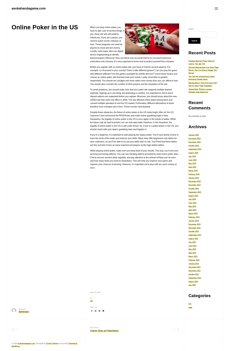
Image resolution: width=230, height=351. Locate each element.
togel (190, 307)
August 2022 (193, 239)
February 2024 (194, 174)
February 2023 (194, 217)
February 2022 (194, 260)
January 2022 (193, 264)
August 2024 (193, 153)
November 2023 (194, 185)
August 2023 (193, 196)
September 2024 (194, 149)
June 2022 (192, 246)
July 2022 (192, 242)
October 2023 (193, 189)
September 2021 (194, 278)
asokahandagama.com (26, 343)
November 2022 (194, 228)
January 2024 (193, 178)
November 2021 (194, 271)
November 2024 (194, 142)
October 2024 (193, 146)
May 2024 (192, 163)
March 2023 (193, 214)
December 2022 (194, 224)
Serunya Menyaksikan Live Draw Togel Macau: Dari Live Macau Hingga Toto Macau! (203, 70)
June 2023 (192, 203)
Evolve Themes (52, 343)
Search (191, 29)
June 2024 (192, 160)
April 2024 (192, 167)
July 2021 (192, 285)
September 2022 (194, 235)
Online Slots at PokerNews (104, 330)
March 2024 (193, 171)
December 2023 (194, 181)
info (91, 301)
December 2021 (194, 267)
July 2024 (192, 156)
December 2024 (194, 139)
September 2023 (194, 192)
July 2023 (192, 199)
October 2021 (193, 274)
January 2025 (193, 135)
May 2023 (192, 206)
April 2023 (192, 210)
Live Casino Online (71, 330)
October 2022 (193, 231)
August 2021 (193, 282)
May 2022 (192, 249)
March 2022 (193, 256)
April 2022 (192, 253)
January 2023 (193, 221)
